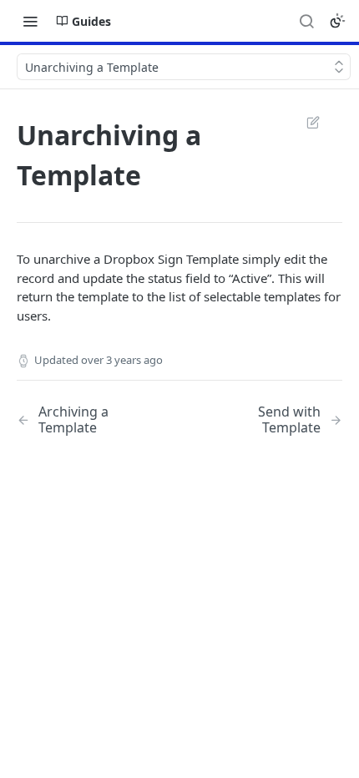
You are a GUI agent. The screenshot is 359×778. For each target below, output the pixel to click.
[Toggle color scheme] (337, 21)
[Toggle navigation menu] (30, 21)
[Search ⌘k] (306, 21)
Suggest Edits (305, 122)
